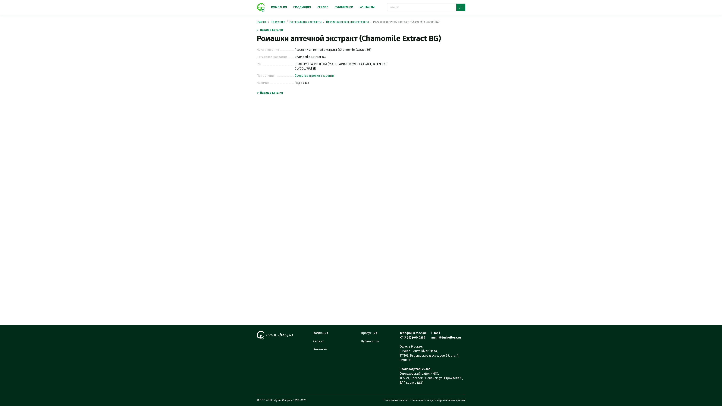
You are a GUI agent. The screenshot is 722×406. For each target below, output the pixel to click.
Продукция (302, 7)
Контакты (367, 7)
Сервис (322, 7)
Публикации (343, 7)
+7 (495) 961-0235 (412, 337)
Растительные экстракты (305, 21)
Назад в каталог (271, 30)
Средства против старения (315, 75)
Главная (261, 21)
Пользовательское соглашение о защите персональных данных (424, 400)
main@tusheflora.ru (446, 337)
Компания (279, 7)
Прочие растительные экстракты (347, 21)
